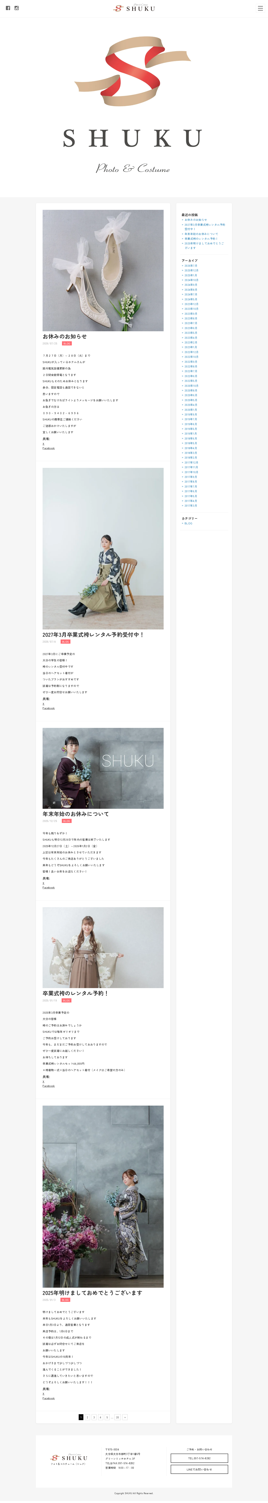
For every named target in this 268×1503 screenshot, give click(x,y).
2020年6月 (191, 395)
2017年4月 (191, 501)
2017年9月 (191, 477)
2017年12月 (191, 462)
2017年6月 (191, 491)
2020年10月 (192, 386)
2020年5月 (191, 400)
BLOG (188, 523)
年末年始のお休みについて (76, 814)
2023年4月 (191, 338)
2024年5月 (191, 299)
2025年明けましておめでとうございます (92, 1293)
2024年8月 (191, 290)
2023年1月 (191, 347)
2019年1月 (191, 433)
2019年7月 (191, 419)
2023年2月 (191, 342)
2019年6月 (191, 424)
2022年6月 (191, 376)
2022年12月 (192, 352)
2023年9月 (191, 314)
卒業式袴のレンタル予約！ (76, 993)
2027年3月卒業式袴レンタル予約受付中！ (94, 634)
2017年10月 (191, 472)
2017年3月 (191, 505)
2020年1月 (191, 410)
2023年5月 (191, 333)
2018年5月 (191, 443)
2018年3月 (191, 453)
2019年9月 (191, 414)
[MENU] (260, 8)
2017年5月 (191, 496)
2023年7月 (191, 323)
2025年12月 (192, 270)
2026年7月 (191, 265)
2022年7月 (191, 371)
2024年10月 (192, 280)
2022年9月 (191, 362)
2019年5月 (191, 429)
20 (117, 1417)
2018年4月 (191, 448)
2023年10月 (192, 309)
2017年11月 (191, 467)
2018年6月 (191, 438)
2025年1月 (191, 275)
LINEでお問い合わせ (199, 1469)
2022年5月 (191, 381)
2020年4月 (191, 405)
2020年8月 (191, 390)
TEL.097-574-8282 (199, 1458)
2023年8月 (191, 318)
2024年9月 (191, 285)
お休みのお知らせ (65, 336)
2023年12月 (192, 304)
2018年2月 (191, 457)
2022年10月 (192, 357)
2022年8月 (191, 366)
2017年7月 (191, 486)
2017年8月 (191, 481)
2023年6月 (191, 328)
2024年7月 (191, 294)
